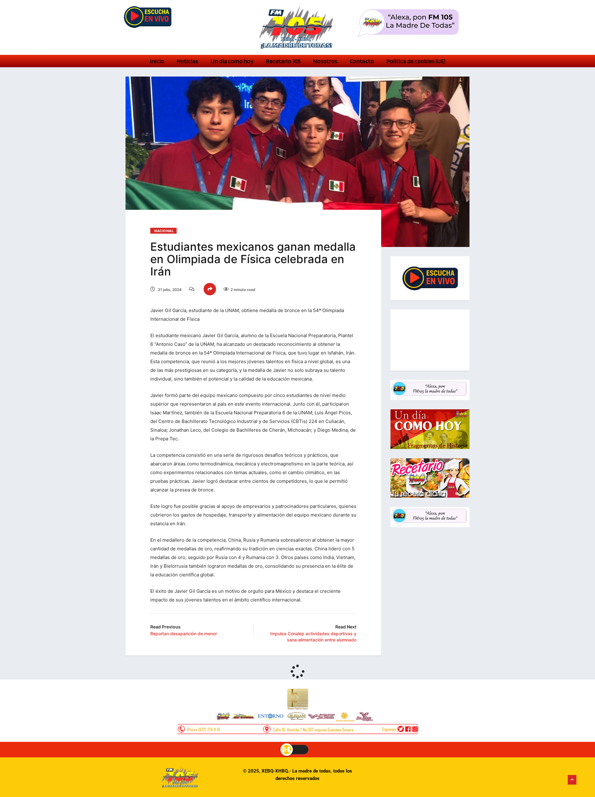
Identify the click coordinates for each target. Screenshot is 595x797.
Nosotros (325, 61)
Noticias (187, 61)
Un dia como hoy (232, 61)
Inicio (157, 61)
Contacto (362, 61)
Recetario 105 (283, 61)
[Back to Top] (572, 780)
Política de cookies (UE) (415, 61)
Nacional (164, 231)
